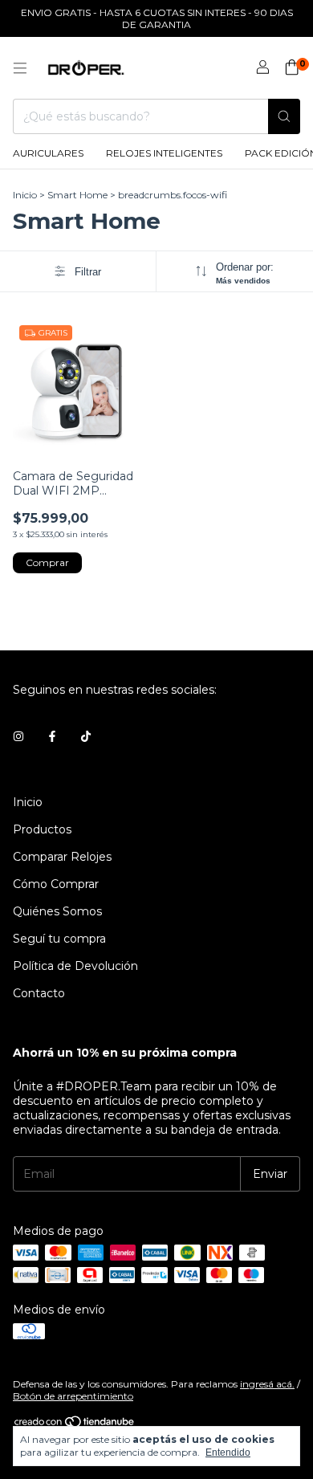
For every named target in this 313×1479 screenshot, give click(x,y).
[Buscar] (284, 116)
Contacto (39, 993)
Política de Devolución (75, 966)
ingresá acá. (267, 1384)
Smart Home (77, 195)
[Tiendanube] (75, 1425)
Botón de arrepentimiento (73, 1396)
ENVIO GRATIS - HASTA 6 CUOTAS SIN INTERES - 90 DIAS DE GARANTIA (157, 18)
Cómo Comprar (56, 884)
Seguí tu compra (59, 938)
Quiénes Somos (57, 911)
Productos (42, 829)
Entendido (227, 1452)
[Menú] (20, 68)
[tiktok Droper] (85, 736)
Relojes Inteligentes (164, 153)
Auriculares (48, 153)
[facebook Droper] (52, 736)
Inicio (25, 195)
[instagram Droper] (18, 736)
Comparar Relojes (62, 857)
